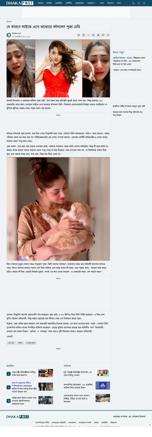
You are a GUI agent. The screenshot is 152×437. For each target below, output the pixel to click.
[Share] (79, 35)
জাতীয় (49, 3)
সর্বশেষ (40, 3)
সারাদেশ (90, 3)
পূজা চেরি (11, 343)
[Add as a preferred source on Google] (84, 35)
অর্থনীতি (69, 3)
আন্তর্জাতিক (79, 3)
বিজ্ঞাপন (113, 422)
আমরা (96, 422)
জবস (119, 3)
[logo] (20, 3)
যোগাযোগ (72, 422)
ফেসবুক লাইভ (31, 343)
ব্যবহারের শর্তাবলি (59, 422)
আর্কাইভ (104, 422)
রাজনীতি (58, 3)
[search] (138, 3)
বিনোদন (110, 3)
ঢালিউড (20, 343)
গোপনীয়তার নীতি (42, 422)
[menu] (143, 3)
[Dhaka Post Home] (18, 416)
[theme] (133, 3)
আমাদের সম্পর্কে (85, 422)
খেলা (102, 3)
